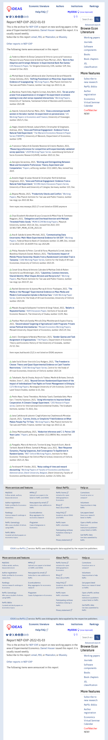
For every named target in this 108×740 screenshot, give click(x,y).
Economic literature (39, 6)
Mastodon (50, 37)
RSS (40, 37)
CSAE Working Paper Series (32, 260)
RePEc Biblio (90, 86)
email (34, 37)
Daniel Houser (47, 30)
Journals (88, 42)
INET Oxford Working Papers (38, 454)
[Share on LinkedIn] (22, 17)
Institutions (77, 6)
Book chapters (91, 59)
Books (87, 54)
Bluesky (63, 37)
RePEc (23, 548)
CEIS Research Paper (19, 66)
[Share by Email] (24, 17)
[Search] (97, 19)
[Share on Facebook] (16, 17)
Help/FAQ (40, 12)
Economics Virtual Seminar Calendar (92, 102)
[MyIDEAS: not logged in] (75, 16)
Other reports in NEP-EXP (19, 43)
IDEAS (13, 548)
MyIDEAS (80, 12)
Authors (60, 6)
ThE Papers (42, 340)
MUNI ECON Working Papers (45, 222)
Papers (26, 168)
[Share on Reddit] (19, 17)
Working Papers (42, 82)
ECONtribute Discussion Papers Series (51, 184)
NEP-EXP (33, 27)
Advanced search (92, 25)
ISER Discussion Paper (36, 311)
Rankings (94, 6)
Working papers (92, 37)
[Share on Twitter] (13, 17)
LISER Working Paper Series (38, 152)
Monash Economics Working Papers (55, 327)
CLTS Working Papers (19, 387)
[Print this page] (27, 17)
